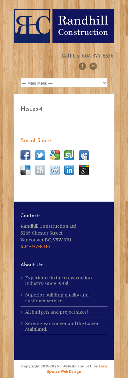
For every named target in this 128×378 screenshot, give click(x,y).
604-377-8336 (35, 246)
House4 (32, 109)
